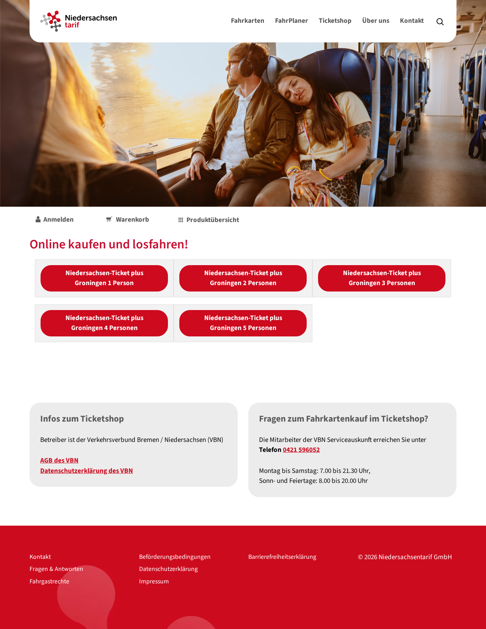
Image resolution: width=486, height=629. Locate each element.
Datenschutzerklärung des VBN (86, 471)
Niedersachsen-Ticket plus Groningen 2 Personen (243, 278)
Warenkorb (132, 220)
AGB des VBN (59, 460)
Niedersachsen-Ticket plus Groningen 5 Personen (243, 323)
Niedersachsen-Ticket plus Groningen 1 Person (104, 278)
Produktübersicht (212, 220)
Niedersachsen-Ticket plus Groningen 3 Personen (382, 278)
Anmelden (58, 220)
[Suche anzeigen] (440, 21)
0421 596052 (301, 450)
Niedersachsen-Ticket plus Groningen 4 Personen (104, 323)
